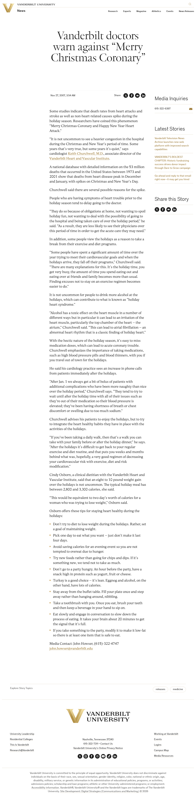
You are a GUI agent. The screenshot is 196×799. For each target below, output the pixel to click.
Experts (127, 11)
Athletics (156, 11)
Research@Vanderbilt (22, 750)
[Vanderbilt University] (98, 716)
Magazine (141, 11)
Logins (157, 745)
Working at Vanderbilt (166, 734)
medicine (178, 689)
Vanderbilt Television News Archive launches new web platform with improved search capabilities (172, 144)
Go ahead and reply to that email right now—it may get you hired (173, 178)
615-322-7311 (90, 744)
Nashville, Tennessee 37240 (98, 739)
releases (160, 689)
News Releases (186, 11)
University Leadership (22, 734)
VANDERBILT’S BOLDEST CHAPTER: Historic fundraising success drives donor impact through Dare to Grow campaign (172, 162)
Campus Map (161, 750)
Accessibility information (45, 788)
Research (113, 11)
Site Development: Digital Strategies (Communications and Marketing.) (99, 791)
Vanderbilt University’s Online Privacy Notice (98, 748)
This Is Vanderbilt (19, 745)
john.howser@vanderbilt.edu (71, 648)
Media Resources (163, 756)
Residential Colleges (21, 739)
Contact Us (106, 744)
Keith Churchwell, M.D (85, 154)
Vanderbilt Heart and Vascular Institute (79, 158)
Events (169, 11)
